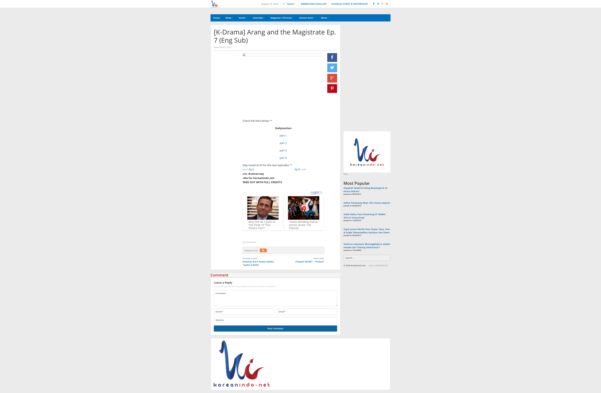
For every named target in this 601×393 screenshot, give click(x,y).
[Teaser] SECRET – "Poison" (309, 260)
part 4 (283, 158)
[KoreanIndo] (215, 3)
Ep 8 (297, 169)
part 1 (283, 135)
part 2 (283, 143)
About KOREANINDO (378, 265)
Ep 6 (251, 169)
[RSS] (264, 250)
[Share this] (332, 57)
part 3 (283, 150)
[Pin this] (332, 88)
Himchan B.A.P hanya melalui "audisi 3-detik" (258, 261)
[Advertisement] (226, 107)
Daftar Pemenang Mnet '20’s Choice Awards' (367, 202)
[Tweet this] (332, 67)
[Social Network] (380, 4)
